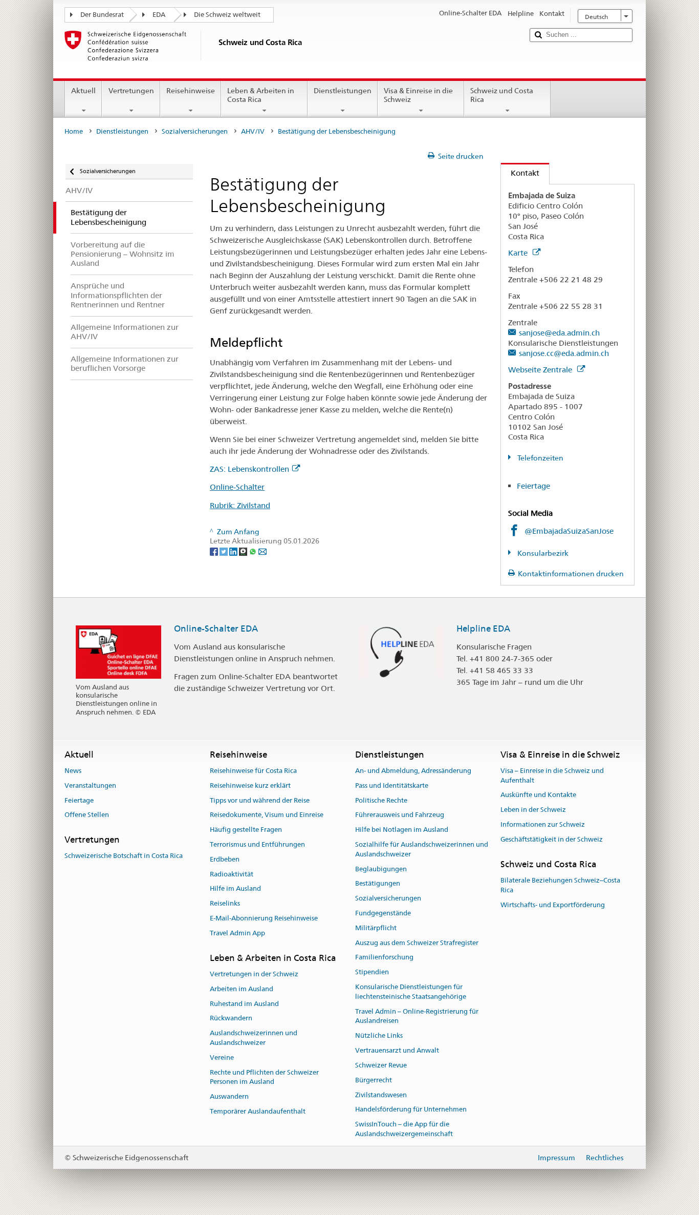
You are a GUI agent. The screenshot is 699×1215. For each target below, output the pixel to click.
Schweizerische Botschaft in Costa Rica (123, 856)
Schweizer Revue (381, 1065)
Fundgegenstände (383, 913)
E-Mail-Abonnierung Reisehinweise (264, 918)
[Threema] (244, 551)
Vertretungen (131, 91)
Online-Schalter (237, 487)
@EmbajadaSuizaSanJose (569, 531)
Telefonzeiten (539, 458)
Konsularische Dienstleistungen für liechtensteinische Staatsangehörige (410, 991)
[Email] (262, 551)
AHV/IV (253, 131)
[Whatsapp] (253, 551)
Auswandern (229, 1096)
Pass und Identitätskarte (391, 785)
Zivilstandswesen (381, 1095)
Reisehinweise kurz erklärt (250, 785)
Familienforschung (384, 957)
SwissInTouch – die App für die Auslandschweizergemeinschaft (404, 1129)
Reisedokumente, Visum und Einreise (266, 815)
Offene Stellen (86, 815)
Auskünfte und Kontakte (538, 795)
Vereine (222, 1057)
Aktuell (83, 91)
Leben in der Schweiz (533, 810)
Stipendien (372, 972)
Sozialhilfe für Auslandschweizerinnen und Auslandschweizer (421, 849)
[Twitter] (224, 551)
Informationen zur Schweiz (542, 824)
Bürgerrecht (373, 1080)
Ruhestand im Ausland (244, 1004)
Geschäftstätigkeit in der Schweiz (551, 839)
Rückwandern (231, 1018)
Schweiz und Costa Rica (501, 95)
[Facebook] (215, 551)
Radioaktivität (231, 874)
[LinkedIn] (234, 551)
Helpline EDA (483, 628)
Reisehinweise (190, 91)
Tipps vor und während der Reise (260, 800)
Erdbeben (224, 859)
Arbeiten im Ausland (241, 989)
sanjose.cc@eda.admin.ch (564, 353)
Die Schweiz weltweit (227, 14)
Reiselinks (225, 903)
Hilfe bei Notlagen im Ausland (401, 829)
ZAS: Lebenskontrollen (249, 469)
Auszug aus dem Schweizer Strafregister (416, 943)
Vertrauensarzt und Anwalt (397, 1050)
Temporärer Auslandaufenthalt (257, 1111)
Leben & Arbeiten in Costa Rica (260, 95)
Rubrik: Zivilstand (240, 505)
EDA (158, 14)
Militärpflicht (376, 928)
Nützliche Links (379, 1036)
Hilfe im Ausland (235, 889)
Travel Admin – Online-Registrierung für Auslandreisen (416, 1016)
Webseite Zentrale (541, 369)
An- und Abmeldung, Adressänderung (413, 770)
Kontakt (520, 173)
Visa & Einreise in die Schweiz (418, 95)
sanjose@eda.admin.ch (559, 333)
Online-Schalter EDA (216, 628)
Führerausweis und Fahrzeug (399, 815)
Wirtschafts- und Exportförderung (552, 905)
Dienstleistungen (343, 91)
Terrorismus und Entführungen (257, 844)
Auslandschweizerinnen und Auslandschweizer (253, 1037)
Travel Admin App (237, 933)
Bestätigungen (377, 884)
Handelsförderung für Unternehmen (411, 1110)
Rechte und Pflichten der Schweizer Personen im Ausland (264, 1077)
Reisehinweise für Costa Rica (253, 770)
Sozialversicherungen (195, 131)
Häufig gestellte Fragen (246, 829)
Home (73, 131)
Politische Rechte (381, 800)
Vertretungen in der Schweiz (254, 974)
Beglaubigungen (381, 869)
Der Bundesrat (102, 14)
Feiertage (533, 486)
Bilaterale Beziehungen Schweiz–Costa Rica (560, 885)
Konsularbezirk (542, 553)
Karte (519, 253)
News (72, 770)
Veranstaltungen (90, 785)
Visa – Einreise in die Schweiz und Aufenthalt (552, 775)
